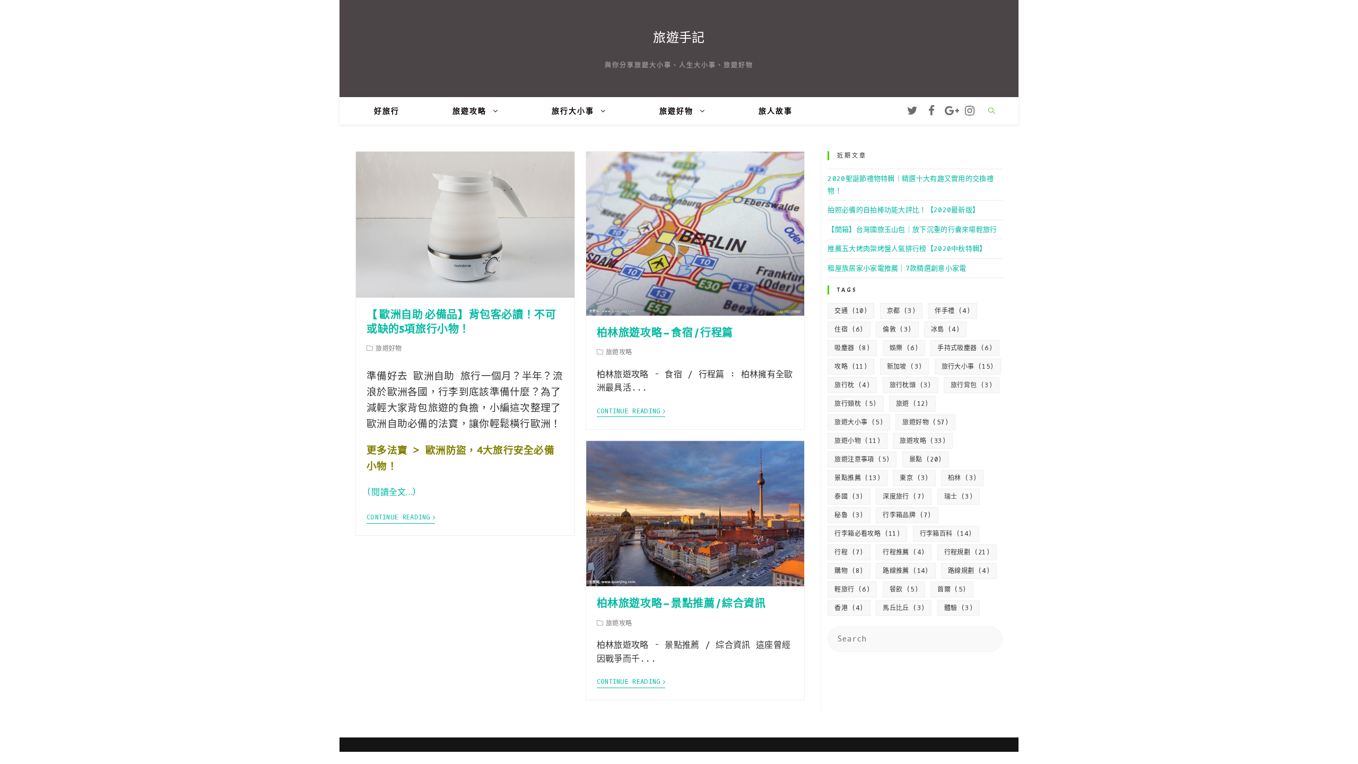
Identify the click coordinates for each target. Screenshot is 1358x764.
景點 (925, 459)
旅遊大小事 (858, 422)
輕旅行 (852, 589)
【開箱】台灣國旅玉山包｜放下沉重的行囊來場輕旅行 (912, 229)
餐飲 (904, 589)
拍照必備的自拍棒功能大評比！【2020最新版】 (903, 209)
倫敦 (897, 329)
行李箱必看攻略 (867, 533)
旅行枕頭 (911, 385)
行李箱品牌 (907, 515)
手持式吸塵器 (965, 348)
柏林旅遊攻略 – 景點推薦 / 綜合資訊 (681, 603)
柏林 (962, 478)
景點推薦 (857, 478)
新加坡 (904, 366)
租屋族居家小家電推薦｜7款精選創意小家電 (897, 268)
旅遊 (912, 404)
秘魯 (848, 515)
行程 (848, 552)
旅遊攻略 (923, 441)
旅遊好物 (925, 422)
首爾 (951, 589)
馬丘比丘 (904, 608)
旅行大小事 (968, 366)
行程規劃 (967, 552)
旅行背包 (972, 385)
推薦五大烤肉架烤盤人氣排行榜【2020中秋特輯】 (907, 248)
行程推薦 (904, 552)
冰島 (945, 329)
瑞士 (958, 496)
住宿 (848, 329)
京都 (901, 311)
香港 (848, 608)
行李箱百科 (946, 533)
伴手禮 (952, 311)
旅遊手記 (678, 37)
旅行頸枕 (855, 404)
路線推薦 (906, 571)
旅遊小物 (857, 441)
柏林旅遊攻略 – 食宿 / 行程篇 (665, 333)
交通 (850, 311)
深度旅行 (904, 496)
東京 (914, 478)
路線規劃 (969, 571)
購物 (848, 571)
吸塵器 (852, 348)
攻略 (850, 366)
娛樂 (904, 348)
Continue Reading (398, 518)
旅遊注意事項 (862, 459)
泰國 (848, 496)
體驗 (958, 608)
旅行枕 (852, 385)
